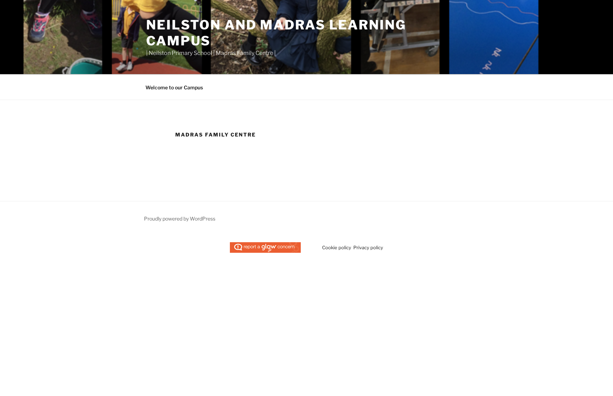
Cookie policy (336, 247)
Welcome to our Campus (174, 87)
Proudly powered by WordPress (179, 219)
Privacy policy (368, 247)
